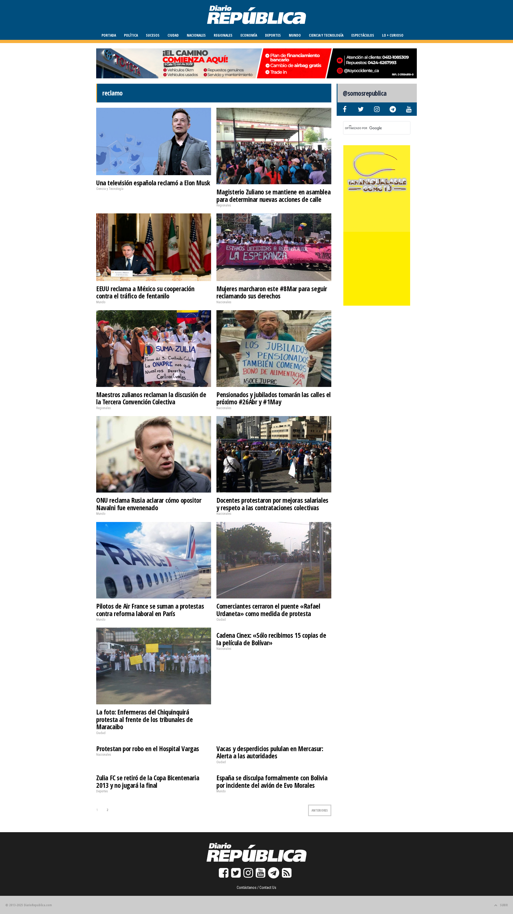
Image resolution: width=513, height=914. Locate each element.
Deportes (273, 35)
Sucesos (153, 35)
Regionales (223, 35)
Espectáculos (362, 35)
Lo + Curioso (392, 35)
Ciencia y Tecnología (326, 35)
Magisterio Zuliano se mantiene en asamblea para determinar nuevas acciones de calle (273, 195)
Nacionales (196, 35)
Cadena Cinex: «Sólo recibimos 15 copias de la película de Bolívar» (271, 639)
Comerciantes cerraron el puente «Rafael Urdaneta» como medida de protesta (268, 609)
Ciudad (173, 35)
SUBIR (504, 905)
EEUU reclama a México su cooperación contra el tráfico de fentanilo (145, 292)
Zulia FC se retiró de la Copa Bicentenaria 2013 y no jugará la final (147, 781)
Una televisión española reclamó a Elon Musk (153, 182)
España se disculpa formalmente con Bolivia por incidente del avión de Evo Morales (271, 781)
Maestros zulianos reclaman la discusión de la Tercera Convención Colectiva (151, 398)
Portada (109, 35)
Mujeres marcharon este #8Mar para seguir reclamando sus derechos (271, 292)
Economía (248, 35)
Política (131, 35)
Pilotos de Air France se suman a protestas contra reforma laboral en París (150, 609)
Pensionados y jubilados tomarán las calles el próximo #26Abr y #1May (273, 398)
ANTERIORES (320, 810)
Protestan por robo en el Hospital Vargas (147, 748)
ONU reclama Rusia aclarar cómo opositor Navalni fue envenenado (148, 504)
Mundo (295, 35)
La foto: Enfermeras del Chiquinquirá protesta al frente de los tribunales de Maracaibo (144, 719)
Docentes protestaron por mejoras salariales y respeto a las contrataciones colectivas (272, 504)
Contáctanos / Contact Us (256, 887)
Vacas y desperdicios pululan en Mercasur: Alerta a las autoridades (269, 752)
